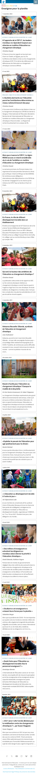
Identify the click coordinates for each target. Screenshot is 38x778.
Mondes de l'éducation (9, 5)
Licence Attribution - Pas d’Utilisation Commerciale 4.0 (18, 768)
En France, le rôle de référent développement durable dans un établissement (19, 215)
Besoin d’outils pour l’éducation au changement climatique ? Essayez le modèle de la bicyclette (19, 383)
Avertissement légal (8, 772)
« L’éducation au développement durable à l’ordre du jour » (19, 492)
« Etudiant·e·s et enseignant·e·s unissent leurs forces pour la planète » (19, 605)
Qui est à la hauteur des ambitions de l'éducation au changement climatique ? (19, 269)
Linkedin (31, 756)
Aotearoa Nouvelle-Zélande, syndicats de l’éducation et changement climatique (19, 326)
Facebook (7, 756)
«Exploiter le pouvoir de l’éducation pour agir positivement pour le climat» (19, 438)
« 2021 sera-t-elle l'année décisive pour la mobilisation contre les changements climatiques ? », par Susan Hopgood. (19, 719)
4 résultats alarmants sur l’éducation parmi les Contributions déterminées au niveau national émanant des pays (19, 97)
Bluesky (26, 756)
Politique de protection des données (25, 772)
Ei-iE (3, 2)
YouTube (16, 756)
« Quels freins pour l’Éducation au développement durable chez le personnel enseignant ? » (19, 662)
